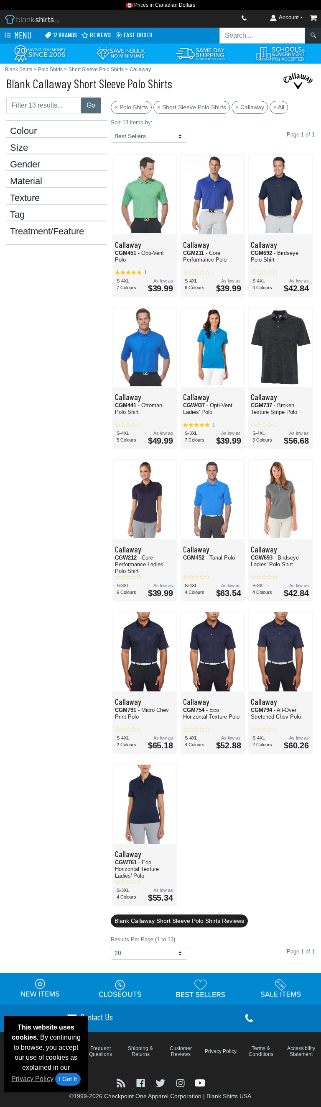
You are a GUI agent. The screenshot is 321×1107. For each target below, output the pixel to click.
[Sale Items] (281, 988)
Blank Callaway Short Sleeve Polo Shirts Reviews (179, 920)
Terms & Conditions (261, 1051)
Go (91, 105)
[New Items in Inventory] (40, 988)
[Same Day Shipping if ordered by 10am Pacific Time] (200, 53)
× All (278, 107)
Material (26, 181)
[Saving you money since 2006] (40, 53)
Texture (25, 198)
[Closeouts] (120, 988)
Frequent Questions (100, 1051)
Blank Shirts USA (228, 1096)
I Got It (68, 1079)
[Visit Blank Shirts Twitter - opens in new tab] (161, 1082)
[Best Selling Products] (200, 988)
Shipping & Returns (140, 1051)
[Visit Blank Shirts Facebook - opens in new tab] (141, 1082)
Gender (25, 164)
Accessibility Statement (301, 1051)
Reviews (100, 35)
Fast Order (137, 35)
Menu (22, 35)
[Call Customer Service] (224, 18)
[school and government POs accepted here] (281, 53)
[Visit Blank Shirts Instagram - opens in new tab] (181, 1082)
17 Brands (64, 35)
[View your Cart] (313, 18)
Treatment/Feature (47, 231)
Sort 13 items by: (132, 122)
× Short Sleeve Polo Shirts (191, 107)
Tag (17, 214)
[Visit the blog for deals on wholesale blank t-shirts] (122, 1082)
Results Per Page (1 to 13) (143, 939)
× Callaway (249, 107)
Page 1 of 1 (301, 951)
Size (19, 147)
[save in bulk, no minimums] (120, 53)
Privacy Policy (32, 1078)
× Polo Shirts (131, 107)
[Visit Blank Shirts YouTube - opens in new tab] (200, 1082)
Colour (23, 131)
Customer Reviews (181, 1051)
